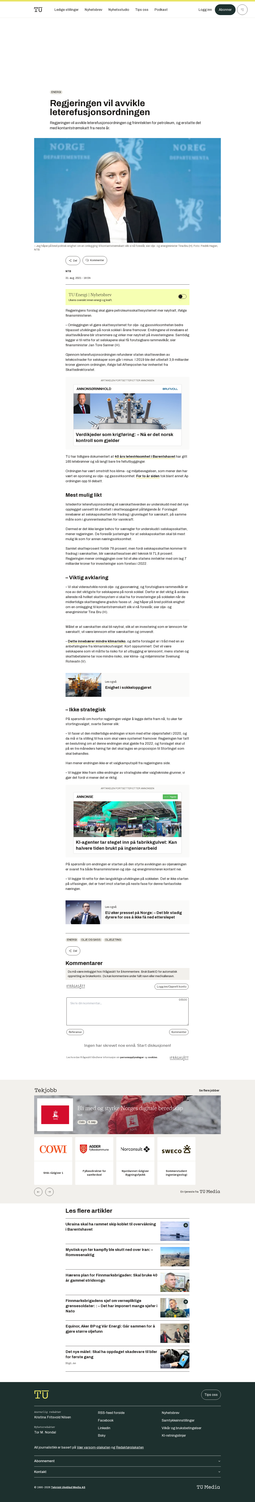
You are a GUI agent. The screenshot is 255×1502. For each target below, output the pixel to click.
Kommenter (97, 260)
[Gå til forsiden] (38, 10)
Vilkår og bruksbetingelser (181, 1428)
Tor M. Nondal (45, 1432)
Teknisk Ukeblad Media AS (68, 1487)
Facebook (105, 1420)
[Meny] (242, 9)
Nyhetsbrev (170, 1413)
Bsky (101, 1435)
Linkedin (104, 1428)
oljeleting (113, 939)
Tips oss (211, 1395)
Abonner (225, 10)
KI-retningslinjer (174, 1435)
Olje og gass (91, 939)
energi (56, 92)
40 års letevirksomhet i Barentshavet (145, 456)
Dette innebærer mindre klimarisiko (96, 641)
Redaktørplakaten (130, 1447)
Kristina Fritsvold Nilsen (52, 1417)
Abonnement (44, 1461)
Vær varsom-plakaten (93, 1447)
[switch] (182, 296)
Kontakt (40, 1472)
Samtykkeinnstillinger (178, 1420)
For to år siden (148, 476)
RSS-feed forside (111, 1413)
